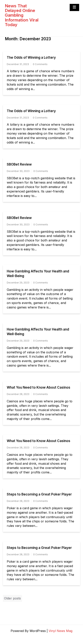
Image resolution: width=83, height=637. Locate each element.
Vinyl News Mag (60, 631)
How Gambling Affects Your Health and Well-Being (38, 273)
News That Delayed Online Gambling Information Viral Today (21, 15)
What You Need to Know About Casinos (38, 387)
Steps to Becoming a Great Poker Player (39, 494)
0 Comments (40, 64)
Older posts (12, 598)
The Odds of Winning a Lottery (31, 57)
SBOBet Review (19, 164)
